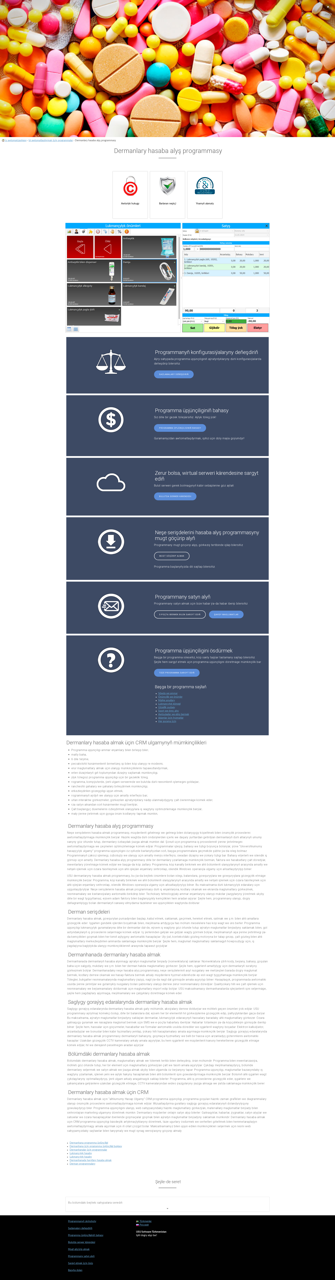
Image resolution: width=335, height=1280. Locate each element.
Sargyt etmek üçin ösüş (80, 1263)
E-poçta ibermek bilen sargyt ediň (179, 614)
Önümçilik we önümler (170, 697)
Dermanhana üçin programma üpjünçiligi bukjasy (96, 1146)
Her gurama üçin (167, 721)
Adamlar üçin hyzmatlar (171, 718)
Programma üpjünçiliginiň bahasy (180, 428)
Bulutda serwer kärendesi (175, 496)
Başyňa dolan (75, 1270)
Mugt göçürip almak (171, 556)
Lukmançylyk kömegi (169, 704)
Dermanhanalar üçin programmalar (88, 1150)
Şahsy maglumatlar (226, 614)
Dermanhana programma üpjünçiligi (89, 1143)
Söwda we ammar (168, 693)
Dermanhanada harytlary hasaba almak (90, 1160)
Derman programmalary (82, 1164)
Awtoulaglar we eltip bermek (173, 714)
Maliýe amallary (166, 700)
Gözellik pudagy (166, 707)
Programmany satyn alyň (81, 1256)
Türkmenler (145, 1221)
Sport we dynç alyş (168, 711)
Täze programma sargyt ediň (177, 673)
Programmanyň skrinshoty (82, 1221)
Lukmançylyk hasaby (81, 1153)
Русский (144, 1225)
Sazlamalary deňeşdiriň (174, 374)
